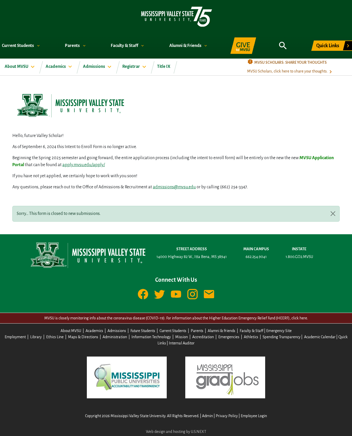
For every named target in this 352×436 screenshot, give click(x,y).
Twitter (159, 294)
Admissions (94, 66)
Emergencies (228, 337)
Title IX (163, 66)
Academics (56, 66)
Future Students (142, 331)
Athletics (251, 337)
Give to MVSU (243, 46)
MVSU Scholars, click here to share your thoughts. (287, 71)
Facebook (143, 294)
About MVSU (17, 66)
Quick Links (327, 45)
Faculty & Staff (125, 45)
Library (36, 337)
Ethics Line (55, 337)
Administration (115, 337)
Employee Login (254, 416)
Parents (73, 45)
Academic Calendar (320, 337)
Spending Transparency (281, 337)
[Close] (332, 213)
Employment (15, 337)
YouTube (176, 294)
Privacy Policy (227, 416)
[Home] (176, 16)
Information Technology (151, 337)
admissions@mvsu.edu (174, 187)
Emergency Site (279, 331)
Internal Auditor (182, 343)
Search (283, 43)
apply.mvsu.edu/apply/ (83, 165)
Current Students (18, 45)
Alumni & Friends (185, 45)
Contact (209, 294)
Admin (207, 416)
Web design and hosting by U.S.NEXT (176, 432)
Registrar (131, 66)
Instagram (192, 294)
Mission (181, 337)
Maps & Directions (83, 337)
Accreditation (203, 337)
